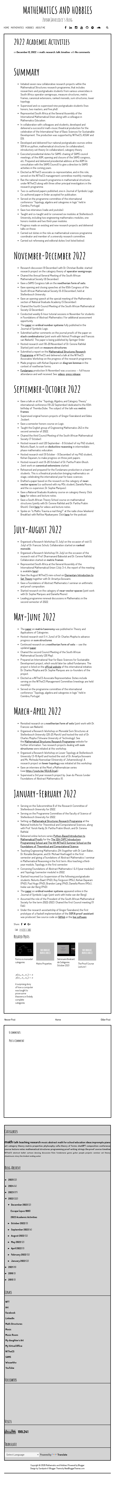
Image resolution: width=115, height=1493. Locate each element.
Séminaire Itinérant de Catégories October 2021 (66, 962)
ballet (23, 1152)
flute (53, 1152)
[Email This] (20, 929)
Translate (62, 1454)
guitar (75, 1152)
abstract (16, 1152)
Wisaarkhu (10, 1362)
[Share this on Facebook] (21, 924)
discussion (46, 1152)
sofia (58, 1145)
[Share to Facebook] (29, 929)
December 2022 (19, 1204)
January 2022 (18, 1260)
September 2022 (20, 1229)
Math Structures (13, 1323)
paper (28, 325)
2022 (11, 1198)
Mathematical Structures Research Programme (50, 741)
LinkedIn (9, 1318)
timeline (65, 52)
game (69, 1152)
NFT (7, 1301)
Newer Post (9, 1019)
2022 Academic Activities (42, 42)
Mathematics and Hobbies (57, 10)
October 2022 (18, 1223)
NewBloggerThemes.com (75, 1468)
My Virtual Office (13, 1345)
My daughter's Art (14, 1340)
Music (8, 1329)
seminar (96, 1152)
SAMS (8, 1356)
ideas (89, 1142)
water (38, 1156)
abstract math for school (61, 1142)
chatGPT (82, 1145)
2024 (11, 1185)
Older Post (106, 1019)
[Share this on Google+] (29, 924)
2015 (10, 1279)
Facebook (10, 1312)
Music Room (11, 1334)
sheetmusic (9, 1156)
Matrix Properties (44, 963)
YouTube (9, 1367)
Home (6, 27)
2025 (11, 1179)
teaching (24, 1142)
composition (93, 1145)
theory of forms (69, 1145)
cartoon (30, 1152)
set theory (105, 1152)
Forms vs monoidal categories (24, 961)
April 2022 (16, 1248)
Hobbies (30, 27)
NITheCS (8, 1152)
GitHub (61, 917)
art (6, 1145)
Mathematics (17, 27)
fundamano (61, 1152)
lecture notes (18, 1149)
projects (88, 1152)
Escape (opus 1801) (20, 1210)
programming (57, 1149)
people (81, 1152)
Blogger (81, 1465)
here (23, 495)
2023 (11, 1192)
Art (7, 1307)
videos (61, 374)
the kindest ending (27, 1156)
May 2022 (16, 1241)
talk (58, 52)
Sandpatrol (43, 1468)
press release (73, 374)
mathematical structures (38, 1149)
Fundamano (27, 370)
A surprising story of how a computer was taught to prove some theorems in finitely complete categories (24, 993)
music (44, 1142)
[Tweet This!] (25, 924)
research (50, 52)
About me (40, 27)
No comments (82, 52)
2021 (10, 1267)
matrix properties (34, 1145)
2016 (10, 1273)
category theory (16, 1145)
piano (107, 1142)
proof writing (70, 1149)
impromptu (98, 1142)
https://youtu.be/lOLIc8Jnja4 (41, 770)
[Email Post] (16, 929)
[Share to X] (26, 929)
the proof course (93, 1149)
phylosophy (49, 1145)
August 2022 (18, 1235)
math (42, 52)
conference (104, 1145)
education (80, 1142)
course (8, 1149)
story (17, 1156)
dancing (37, 1152)
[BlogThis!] (23, 929)
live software (80, 917)
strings (81, 1149)
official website (53, 666)
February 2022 (19, 1254)
